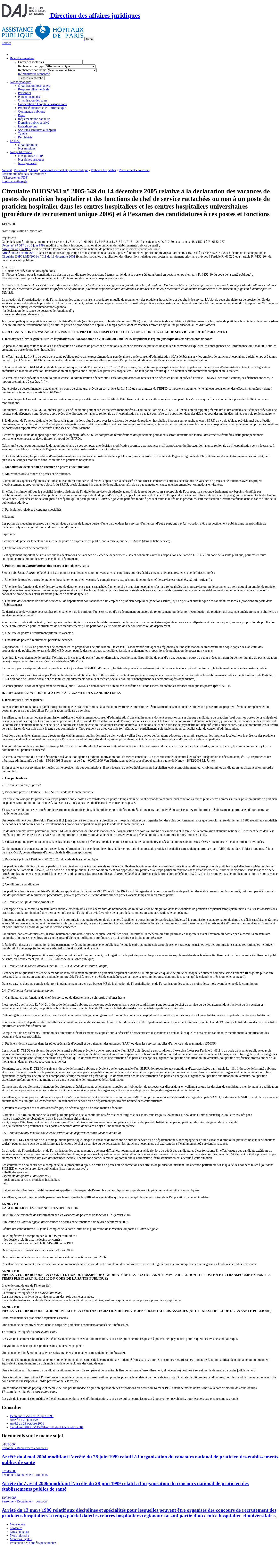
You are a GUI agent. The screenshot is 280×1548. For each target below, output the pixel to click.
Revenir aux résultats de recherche (24, 174)
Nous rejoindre (19, 1535)
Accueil (7, 170)
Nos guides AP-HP (30, 155)
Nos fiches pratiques (31, 159)
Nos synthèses (27, 163)
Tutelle (22, 133)
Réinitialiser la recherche (34, 74)
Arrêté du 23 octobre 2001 (19, 252)
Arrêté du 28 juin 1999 (16, 249)
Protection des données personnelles (33, 1543)
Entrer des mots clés (31, 62)
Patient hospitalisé (29, 96)
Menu (89, 39)
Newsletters (17, 1524)
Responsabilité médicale (33, 89)
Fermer (6, 43)
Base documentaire (22, 58)
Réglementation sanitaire (34, 119)
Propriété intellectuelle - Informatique (42, 108)
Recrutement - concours (134, 170)
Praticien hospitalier (103, 170)
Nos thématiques (20, 82)
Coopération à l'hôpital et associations (42, 104)
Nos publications (21, 152)
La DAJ (15, 141)
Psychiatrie (25, 137)
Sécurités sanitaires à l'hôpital (37, 130)
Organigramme (28, 144)
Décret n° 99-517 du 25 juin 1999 (23, 245)
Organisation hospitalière (34, 85)
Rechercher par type (31, 66)
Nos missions (26, 148)
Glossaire (16, 1528)
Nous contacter (19, 1531)
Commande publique (31, 111)
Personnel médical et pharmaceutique (64, 170)
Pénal (21, 115)
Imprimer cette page (14, 181)
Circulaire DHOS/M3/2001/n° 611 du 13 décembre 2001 (38, 256)
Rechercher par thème (32, 70)
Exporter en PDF (16, 177)
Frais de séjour (27, 126)
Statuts (33, 170)
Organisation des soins (32, 100)
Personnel (24, 93)
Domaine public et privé (33, 122)
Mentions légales (21, 1539)
